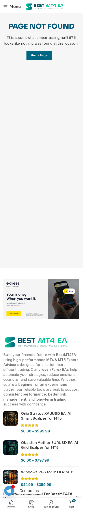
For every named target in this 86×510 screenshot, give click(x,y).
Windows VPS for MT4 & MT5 (47, 472)
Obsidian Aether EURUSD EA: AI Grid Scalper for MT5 (49, 445)
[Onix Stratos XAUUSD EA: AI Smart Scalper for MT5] (10, 422)
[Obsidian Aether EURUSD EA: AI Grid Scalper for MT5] (10, 451)
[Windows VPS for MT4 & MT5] (10, 478)
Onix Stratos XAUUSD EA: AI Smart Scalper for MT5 (46, 416)
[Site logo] (45, 6)
